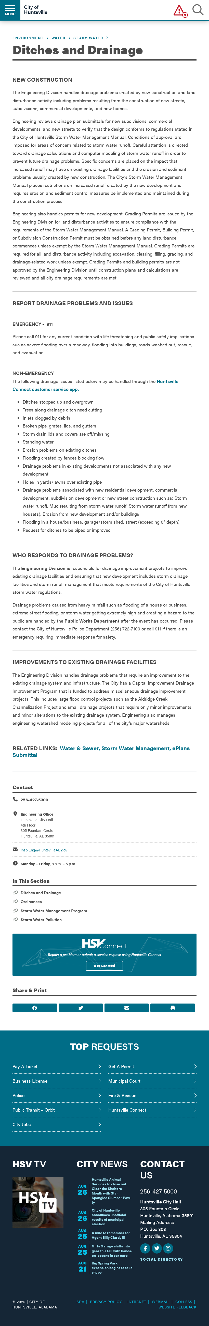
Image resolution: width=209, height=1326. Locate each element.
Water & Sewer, (80, 748)
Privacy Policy (106, 1301)
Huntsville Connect (127, 1110)
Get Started (104, 965)
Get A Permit (121, 1066)
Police (18, 1095)
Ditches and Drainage (41, 892)
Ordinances (31, 901)
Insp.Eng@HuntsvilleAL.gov (44, 849)
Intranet (136, 1301)
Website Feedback (178, 1306)
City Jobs (21, 1124)
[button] (179, 10)
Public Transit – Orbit (33, 1110)
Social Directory (161, 1259)
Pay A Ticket (24, 1066)
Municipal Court (124, 1081)
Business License (29, 1081)
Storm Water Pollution (41, 919)
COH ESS (183, 1301)
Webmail (161, 1301)
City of (35, 10)
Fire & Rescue (122, 1095)
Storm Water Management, (136, 748)
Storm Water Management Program (54, 911)
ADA (80, 1301)
